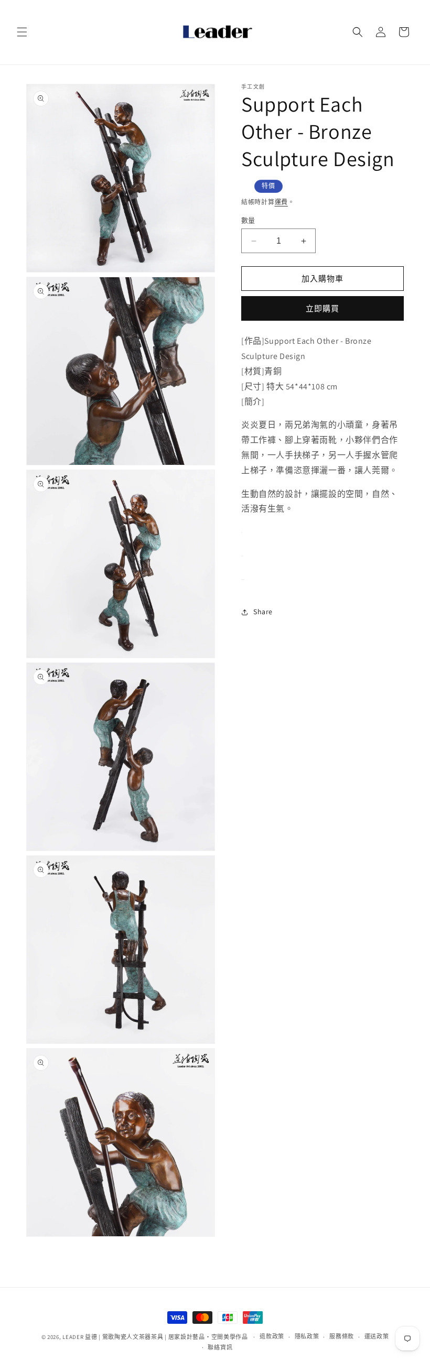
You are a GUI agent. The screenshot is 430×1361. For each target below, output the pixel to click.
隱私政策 (307, 1336)
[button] (22, 31)
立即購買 (322, 308)
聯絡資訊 (220, 1347)
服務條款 (341, 1336)
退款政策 (272, 1336)
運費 (281, 202)
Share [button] (263, 611)
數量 (248, 220)
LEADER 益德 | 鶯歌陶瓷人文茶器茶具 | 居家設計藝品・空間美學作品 (155, 1337)
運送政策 (376, 1336)
